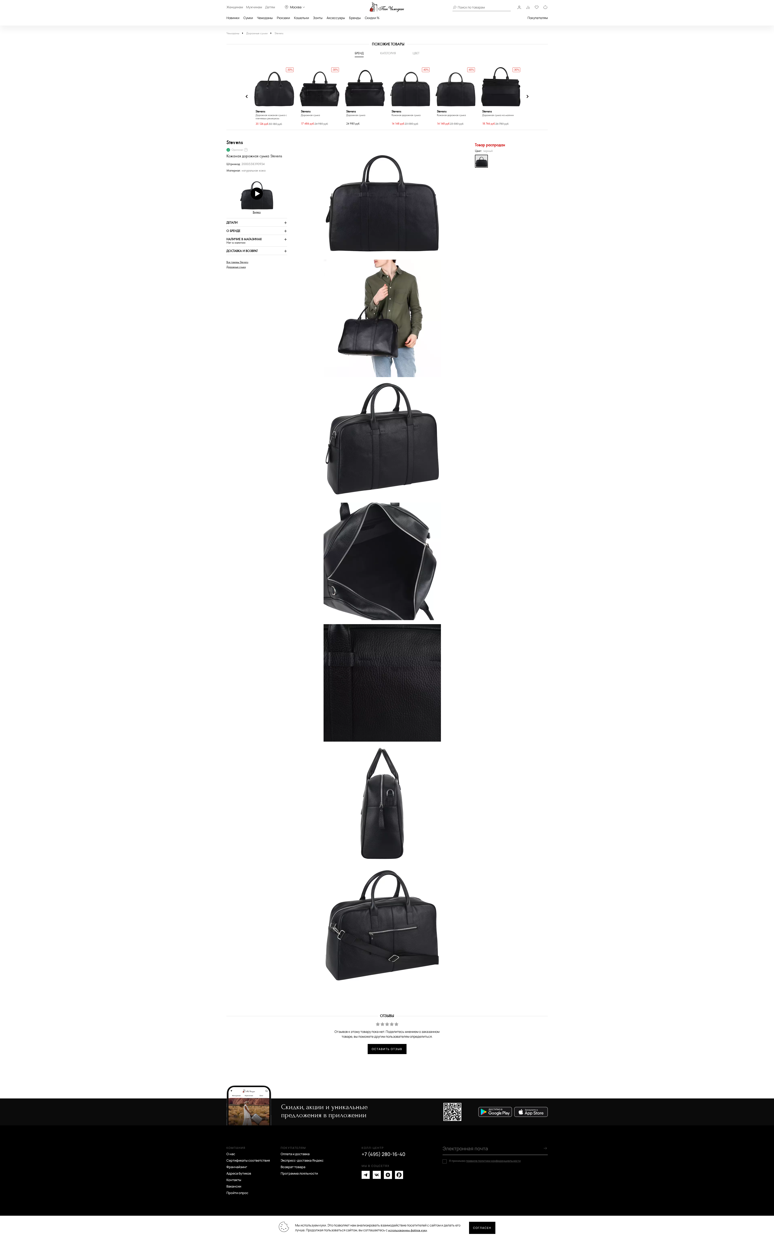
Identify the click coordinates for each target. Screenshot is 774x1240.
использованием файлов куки (407, 1230)
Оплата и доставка (295, 1154)
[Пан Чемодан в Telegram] (366, 1175)
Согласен (482, 1228)
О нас (230, 1154)
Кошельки (301, 18)
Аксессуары (336, 18)
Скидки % (372, 18)
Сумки (248, 18)
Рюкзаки (283, 18)
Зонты (318, 18)
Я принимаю (485, 1161)
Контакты (233, 1180)
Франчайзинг (236, 1167)
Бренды (355, 18)
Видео (257, 212)
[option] (274, 96)
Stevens (279, 33)
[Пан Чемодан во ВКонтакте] (377, 1175)
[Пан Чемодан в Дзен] (388, 1175)
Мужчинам (254, 7)
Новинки (232, 18)
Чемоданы (265, 18)
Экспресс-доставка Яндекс (302, 1160)
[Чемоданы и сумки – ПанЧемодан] (387, 7)
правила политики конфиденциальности (493, 1161)
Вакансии (233, 1186)
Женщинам (234, 7)
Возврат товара (293, 1167)
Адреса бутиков (238, 1173)
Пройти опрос (237, 1193)
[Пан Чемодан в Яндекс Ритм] (399, 1175)
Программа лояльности (299, 1173)
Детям (270, 7)
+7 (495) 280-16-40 (383, 1154)
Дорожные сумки (257, 33)
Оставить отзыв (387, 1049)
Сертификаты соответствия (248, 1160)
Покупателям (538, 18)
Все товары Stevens (237, 262)
